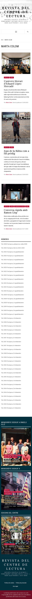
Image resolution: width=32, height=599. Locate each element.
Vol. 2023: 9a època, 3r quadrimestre (12, 259)
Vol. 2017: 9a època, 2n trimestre (11, 341)
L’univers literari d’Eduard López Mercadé (13, 84)
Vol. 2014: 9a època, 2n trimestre (11, 388)
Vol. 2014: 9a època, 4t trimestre (11, 380)
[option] (16, 447)
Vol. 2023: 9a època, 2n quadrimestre (12, 263)
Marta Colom (9, 102)
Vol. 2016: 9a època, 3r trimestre (11, 353)
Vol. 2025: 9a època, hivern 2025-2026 (12, 248)
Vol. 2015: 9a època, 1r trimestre (11, 377)
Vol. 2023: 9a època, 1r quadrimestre (12, 267)
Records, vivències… (12, 460)
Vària (12, 77)
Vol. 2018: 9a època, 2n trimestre (11, 326)
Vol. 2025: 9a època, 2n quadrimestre (12, 252)
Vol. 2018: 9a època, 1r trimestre (11, 330)
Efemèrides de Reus (19, 206)
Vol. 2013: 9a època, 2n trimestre (11, 404)
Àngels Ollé (8, 457)
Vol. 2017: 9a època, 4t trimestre (11, 334)
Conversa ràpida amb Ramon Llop (15, 211)
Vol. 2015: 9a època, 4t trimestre (11, 365)
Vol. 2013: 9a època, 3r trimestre (11, 400)
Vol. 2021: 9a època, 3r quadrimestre (12, 283)
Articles (7, 77)
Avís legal (15, 586)
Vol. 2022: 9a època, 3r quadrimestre (12, 271)
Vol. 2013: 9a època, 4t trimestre (11, 396)
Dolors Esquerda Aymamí (12, 462)
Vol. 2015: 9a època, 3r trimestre (11, 369)
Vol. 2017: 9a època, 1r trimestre (11, 345)
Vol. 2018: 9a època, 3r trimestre (11, 322)
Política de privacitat (21, 583)
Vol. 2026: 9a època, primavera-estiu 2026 (14, 244)
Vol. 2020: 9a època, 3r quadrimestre (12, 295)
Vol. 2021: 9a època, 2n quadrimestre (12, 287)
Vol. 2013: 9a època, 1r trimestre (11, 408)
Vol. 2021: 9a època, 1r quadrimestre (12, 291)
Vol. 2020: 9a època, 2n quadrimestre (12, 299)
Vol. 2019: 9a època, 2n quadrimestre (12, 310)
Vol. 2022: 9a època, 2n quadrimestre (12, 275)
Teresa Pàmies (8, 493)
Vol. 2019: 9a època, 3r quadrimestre (12, 306)
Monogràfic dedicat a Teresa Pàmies (13, 491)
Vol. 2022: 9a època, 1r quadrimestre (12, 279)
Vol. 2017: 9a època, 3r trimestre (11, 338)
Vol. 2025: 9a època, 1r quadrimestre (12, 256)
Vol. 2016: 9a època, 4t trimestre (11, 349)
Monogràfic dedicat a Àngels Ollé (13, 455)
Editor (7, 551)
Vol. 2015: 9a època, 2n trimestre (11, 373)
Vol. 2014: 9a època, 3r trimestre (11, 384)
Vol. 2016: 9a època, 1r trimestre (11, 361)
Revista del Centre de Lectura (16, 12)
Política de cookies (9, 583)
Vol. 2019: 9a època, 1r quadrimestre (12, 314)
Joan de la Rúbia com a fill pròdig (16, 152)
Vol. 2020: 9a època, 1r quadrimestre (12, 302)
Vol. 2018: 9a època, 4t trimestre (11, 318)
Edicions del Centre (9, 544)
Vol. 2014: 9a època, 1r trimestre (11, 392)
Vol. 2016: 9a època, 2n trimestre (11, 357)
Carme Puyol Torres (11, 506)
